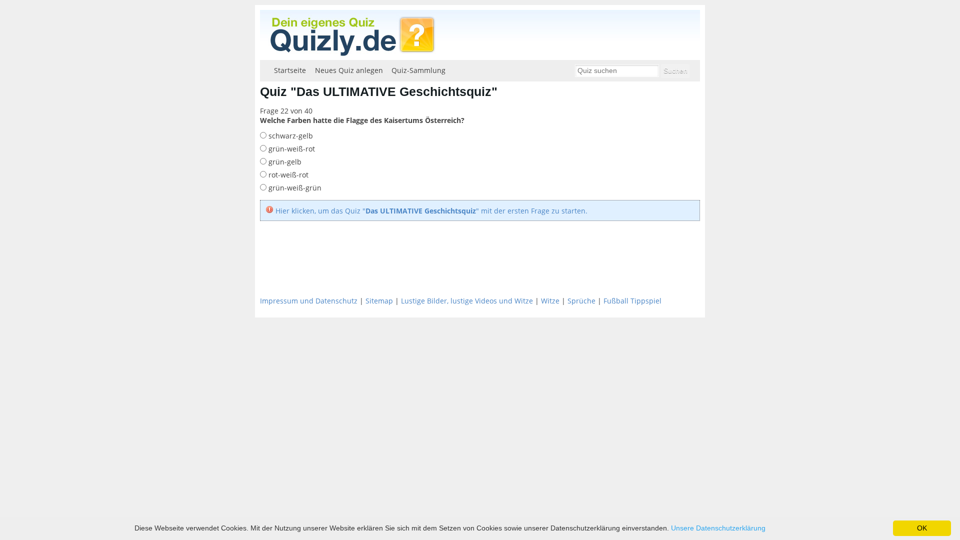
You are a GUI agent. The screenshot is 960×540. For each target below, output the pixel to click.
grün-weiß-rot (290, 149)
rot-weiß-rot (287, 175)
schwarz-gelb (289, 135)
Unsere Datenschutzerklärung (718, 528)
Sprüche (582, 301)
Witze (550, 301)
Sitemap (379, 301)
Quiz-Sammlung (419, 70)
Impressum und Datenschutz (309, 301)
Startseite (290, 70)
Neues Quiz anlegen (349, 70)
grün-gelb (284, 161)
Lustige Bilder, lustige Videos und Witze (467, 301)
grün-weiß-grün (294, 187)
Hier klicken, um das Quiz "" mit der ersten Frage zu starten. (432, 211)
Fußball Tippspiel (633, 301)
